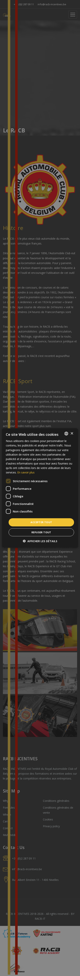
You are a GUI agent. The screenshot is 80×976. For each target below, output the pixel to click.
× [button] (71, 433)
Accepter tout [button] (41, 522)
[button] (40, 541)
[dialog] (40, 488)
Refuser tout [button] (41, 532)
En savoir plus (26, 472)
